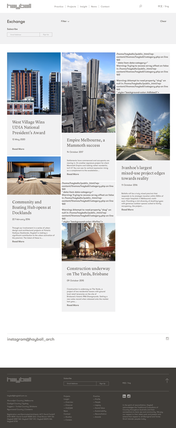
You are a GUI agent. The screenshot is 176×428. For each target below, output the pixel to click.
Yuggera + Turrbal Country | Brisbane (22, 406)
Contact (105, 6)
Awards (98, 417)
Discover (69, 405)
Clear (163, 21)
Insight (83, 6)
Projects (71, 6)
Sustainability (100, 411)
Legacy (98, 405)
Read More (18, 148)
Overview (69, 402)
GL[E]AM (69, 408)
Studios (69, 417)
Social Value (100, 408)
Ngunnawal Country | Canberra (20, 409)
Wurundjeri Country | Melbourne (20, 400)
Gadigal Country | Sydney (17, 403)
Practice (58, 6)
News (94, 6)
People (97, 402)
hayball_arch (42, 339)
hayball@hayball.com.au (17, 395)
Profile (97, 399)
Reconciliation (101, 414)
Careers (69, 420)
